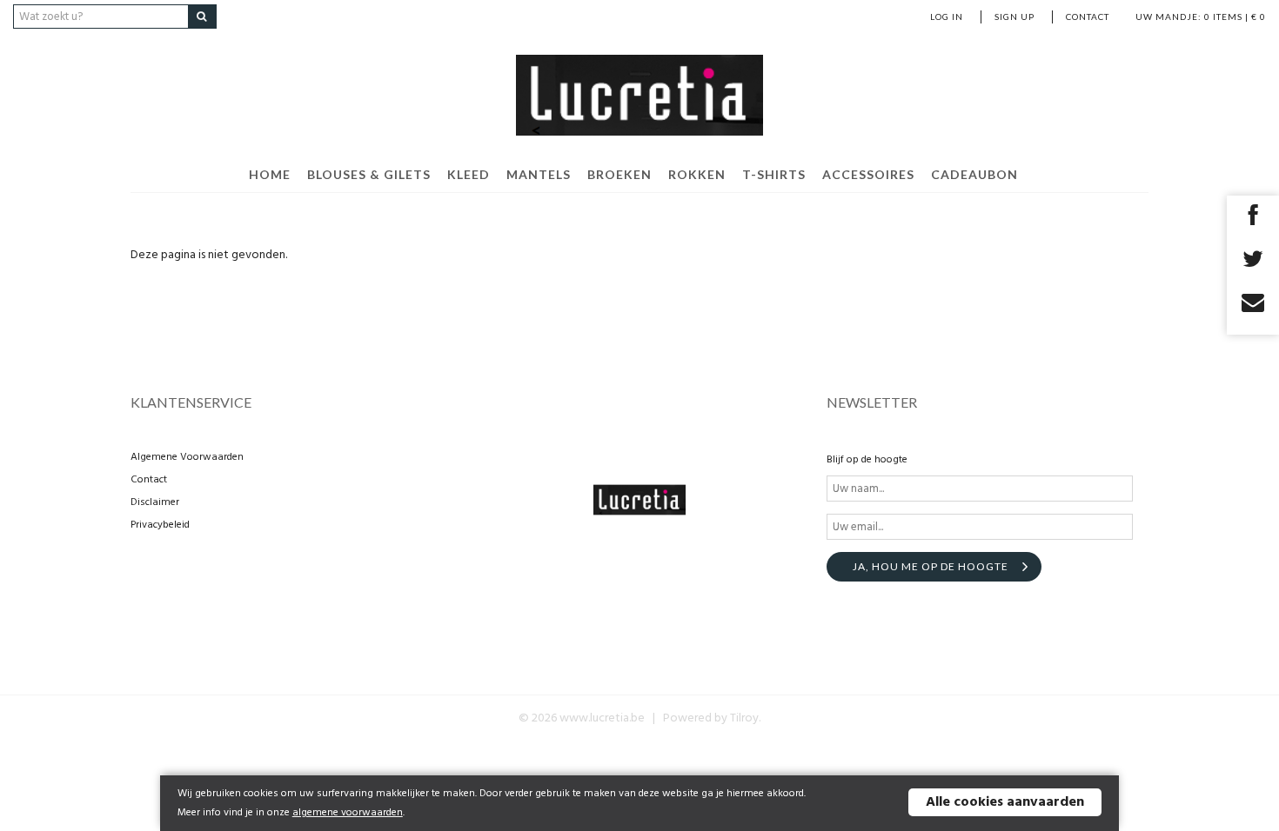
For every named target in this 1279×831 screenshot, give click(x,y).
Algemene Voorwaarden (187, 457)
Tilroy (744, 718)
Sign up (1014, 16)
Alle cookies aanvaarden (1005, 802)
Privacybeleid (160, 525)
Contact (1087, 16)
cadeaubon (974, 174)
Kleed (468, 174)
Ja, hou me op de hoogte (930, 566)
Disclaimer (155, 502)
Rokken (697, 174)
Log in (946, 16)
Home (270, 174)
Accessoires (868, 174)
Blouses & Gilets (369, 174)
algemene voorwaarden (347, 812)
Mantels (538, 174)
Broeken (619, 174)
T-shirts (774, 174)
